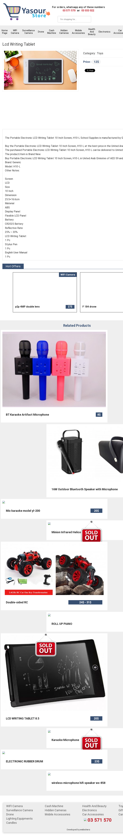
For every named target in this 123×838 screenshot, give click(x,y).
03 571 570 (100, 820)
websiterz (85, 829)
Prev (18, 292)
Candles (11, 822)
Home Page (5, 31)
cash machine (51, 31)
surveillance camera (28, 31)
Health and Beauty (91, 32)
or (78, 10)
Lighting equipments (19, 818)
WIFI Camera (15, 31)
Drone (41, 31)
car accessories (93, 814)
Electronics (104, 31)
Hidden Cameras (64, 31)
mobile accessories (78, 31)
